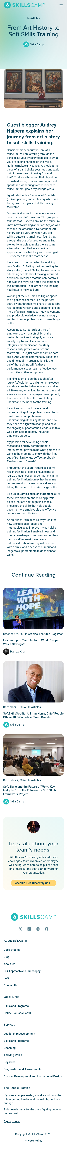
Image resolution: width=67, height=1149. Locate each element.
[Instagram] (38, 929)
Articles (35, 18)
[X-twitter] (20, 929)
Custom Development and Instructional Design (33, 1076)
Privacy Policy (33, 1140)
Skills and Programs (16, 1006)
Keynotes (9, 1062)
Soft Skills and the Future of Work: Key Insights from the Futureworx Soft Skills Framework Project (30, 790)
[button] (61, 5)
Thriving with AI (13, 1055)
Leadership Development (19, 1033)
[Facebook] (46, 929)
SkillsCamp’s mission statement (32, 493)
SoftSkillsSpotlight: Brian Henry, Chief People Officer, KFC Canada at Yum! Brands (33, 715)
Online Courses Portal (17, 1013)
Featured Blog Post (51, 634)
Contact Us (10, 985)
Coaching (10, 1047)
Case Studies (12, 949)
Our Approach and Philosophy (22, 971)
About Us (9, 964)
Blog (6, 956)
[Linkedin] (29, 929)
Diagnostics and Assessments (22, 1069)
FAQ (6, 978)
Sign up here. (12, 1121)
